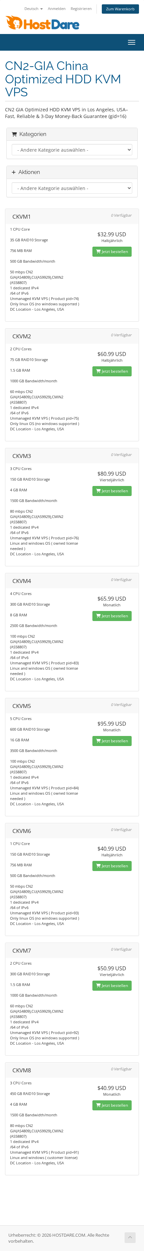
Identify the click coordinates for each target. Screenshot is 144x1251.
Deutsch (32, 8)
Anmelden (57, 8)
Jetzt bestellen (114, 251)
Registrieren (81, 8)
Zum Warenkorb (120, 8)
